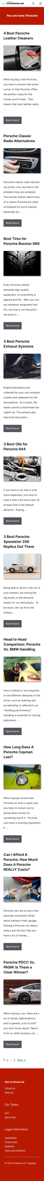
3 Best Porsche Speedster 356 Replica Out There (19, 541)
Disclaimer (9, 1146)
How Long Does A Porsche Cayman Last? (19, 752)
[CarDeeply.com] (13, 3)
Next (21, 1059)
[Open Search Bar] (33, 3)
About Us (9, 1092)
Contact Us (10, 1088)
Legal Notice (11, 1138)
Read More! (12, 120)
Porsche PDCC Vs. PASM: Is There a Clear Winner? (19, 967)
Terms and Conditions (15, 1150)
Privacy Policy (11, 1142)
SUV (7, 1113)
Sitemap (32, 1163)
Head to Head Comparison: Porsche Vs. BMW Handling (22, 644)
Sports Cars (10, 1117)
